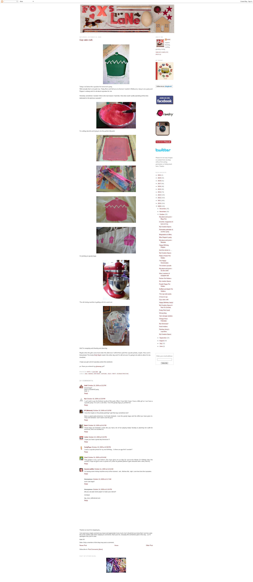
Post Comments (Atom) (95, 549)
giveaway (98, 366)
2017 (159, 183)
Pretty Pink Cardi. (164, 310)
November (163, 211)
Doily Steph (97, 355)
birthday (97, 373)
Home (116, 545)
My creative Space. (165, 281)
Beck (86, 425)
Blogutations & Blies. (165, 234)
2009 (159, 206)
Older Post (149, 545)
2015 (159, 189)
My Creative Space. (165, 226)
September (163, 338)
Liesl (86, 457)
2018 (159, 181)
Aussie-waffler (89, 469)
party (114, 373)
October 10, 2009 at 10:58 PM (101, 447)
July (161, 343)
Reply (86, 393)
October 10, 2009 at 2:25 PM (96, 398)
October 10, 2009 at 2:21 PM (97, 385)
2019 (159, 178)
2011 (159, 200)
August (161, 340)
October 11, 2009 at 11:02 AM (104, 469)
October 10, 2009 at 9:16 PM (98, 437)
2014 (159, 192)
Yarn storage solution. (166, 316)
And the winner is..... (165, 250)
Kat (85, 398)
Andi (85, 385)
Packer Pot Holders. (165, 278)
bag (86, 373)
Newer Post (83, 545)
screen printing (123, 373)
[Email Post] (100, 371)
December (163, 208)
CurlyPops (87, 447)
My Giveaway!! (163, 323)
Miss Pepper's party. (165, 237)
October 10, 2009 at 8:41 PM (97, 425)
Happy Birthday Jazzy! (166, 302)
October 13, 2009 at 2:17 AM (102, 479)
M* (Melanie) (88, 410)
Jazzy (109, 373)
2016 (159, 186)
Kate (168, 39)
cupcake (104, 373)
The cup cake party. (165, 294)
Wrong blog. (163, 313)
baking (90, 373)
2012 (159, 197)
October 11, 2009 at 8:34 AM (97, 457)
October (162, 214)
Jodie (86, 437)
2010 (159, 203)
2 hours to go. (163, 297)
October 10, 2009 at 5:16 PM (102, 410)
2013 (159, 195)
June (161, 346)
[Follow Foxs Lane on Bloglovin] (164, 87)
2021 (159, 175)
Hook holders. (163, 326)
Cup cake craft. (164, 299)
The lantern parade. (165, 265)
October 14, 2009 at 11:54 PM (102, 489)
